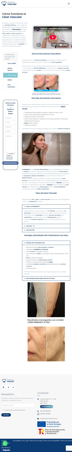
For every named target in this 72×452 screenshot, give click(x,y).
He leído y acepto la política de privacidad (14, 410)
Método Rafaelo (10, 69)
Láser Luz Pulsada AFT (33, 206)
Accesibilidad (17, 440)
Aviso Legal (25, 440)
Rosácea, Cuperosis (37, 219)
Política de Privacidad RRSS (51, 440)
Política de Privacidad (36, 440)
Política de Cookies (66, 440)
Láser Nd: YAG (30, 230)
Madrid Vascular (27, 178)
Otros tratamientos (11, 86)
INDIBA (10, 80)
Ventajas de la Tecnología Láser (35, 243)
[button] (46, 206)
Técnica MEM (12, 63)
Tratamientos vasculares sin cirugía (10, 57)
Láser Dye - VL (30, 226)
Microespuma (17, 29)
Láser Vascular (12, 75)
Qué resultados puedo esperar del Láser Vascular (40, 278)
